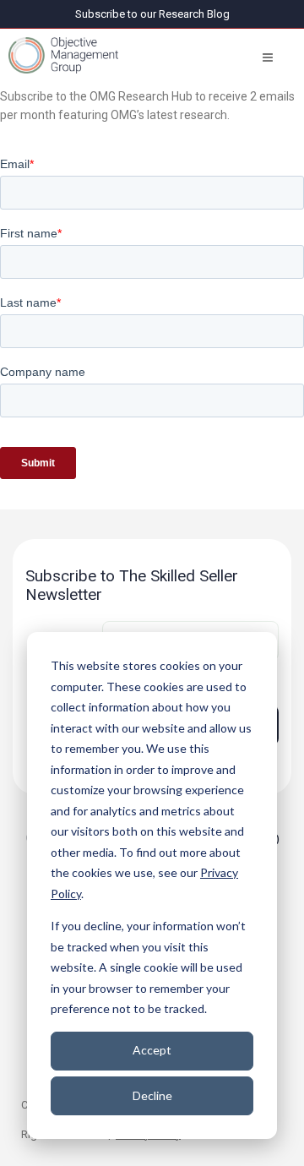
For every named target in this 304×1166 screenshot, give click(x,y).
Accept (152, 1050)
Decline (152, 1095)
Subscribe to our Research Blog (152, 14)
